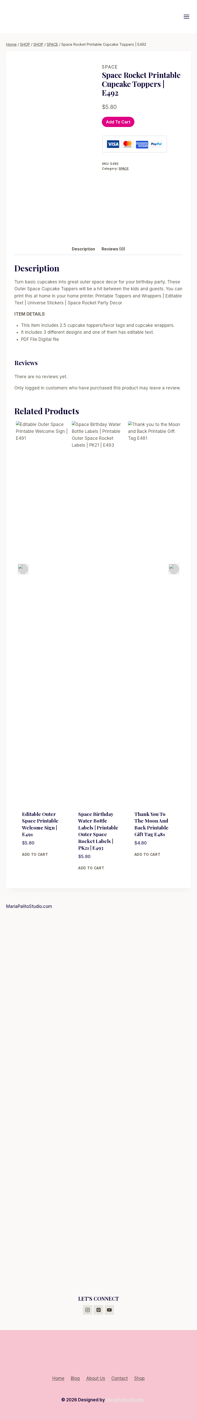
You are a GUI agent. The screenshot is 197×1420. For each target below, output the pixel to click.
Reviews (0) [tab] (113, 249)
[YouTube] (109, 1309)
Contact (119, 1378)
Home (58, 1378)
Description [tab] (83, 249)
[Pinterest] (98, 1309)
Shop (139, 1378)
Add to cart (118, 121)
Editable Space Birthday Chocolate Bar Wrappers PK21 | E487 (153, 827)
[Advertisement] (98, 952)
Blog (75, 1378)
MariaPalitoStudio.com (29, 906)
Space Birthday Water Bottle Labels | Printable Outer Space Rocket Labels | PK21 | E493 (42, 831)
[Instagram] (87, 1309)
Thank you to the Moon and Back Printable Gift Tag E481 (95, 824)
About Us (95, 1378)
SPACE (110, 67)
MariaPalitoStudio (125, 1399)
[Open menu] (189, 16)
